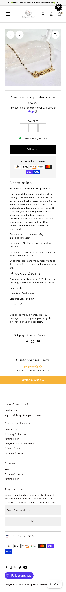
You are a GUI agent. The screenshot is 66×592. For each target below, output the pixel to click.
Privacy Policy (12, 448)
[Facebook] (6, 567)
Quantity (33, 120)
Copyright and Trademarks (19, 443)
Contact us (44, 335)
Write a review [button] (33, 380)
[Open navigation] (8, 14)
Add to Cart (33, 148)
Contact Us (11, 429)
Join (33, 520)
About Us (10, 469)
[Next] (19, 34)
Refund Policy (12, 438)
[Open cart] (59, 14)
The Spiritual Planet (36, 584)
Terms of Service (14, 452)
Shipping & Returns (15, 434)
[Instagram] (11, 567)
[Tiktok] (20, 567)
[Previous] (10, 34)
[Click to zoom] (55, 35)
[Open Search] (43, 14)
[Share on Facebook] (27, 342)
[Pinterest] (15, 567)
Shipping (19, 335)
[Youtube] (25, 567)
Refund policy (12, 478)
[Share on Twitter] (32, 342)
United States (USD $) (22, 536)
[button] (58, 7)
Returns (31, 335)
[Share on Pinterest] (38, 342)
